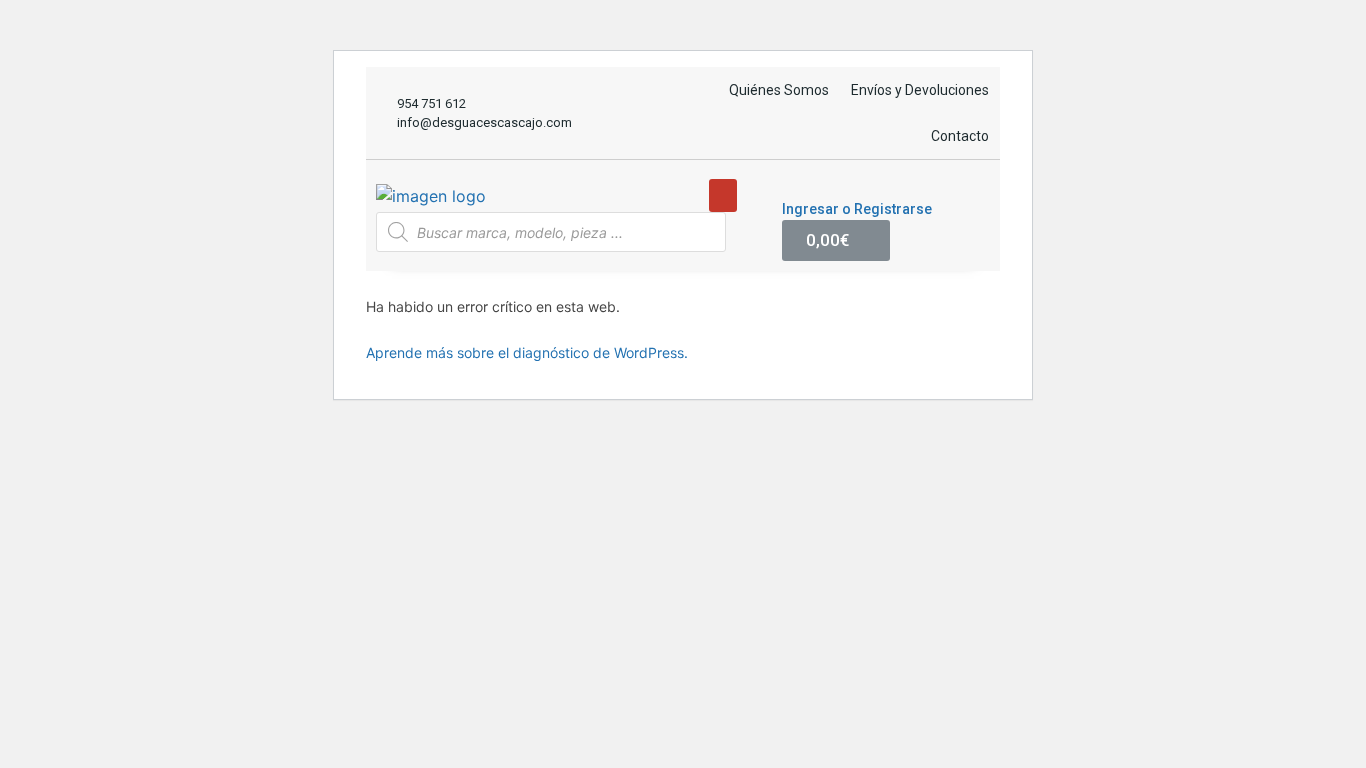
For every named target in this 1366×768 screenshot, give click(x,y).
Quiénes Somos (779, 90)
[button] (723, 195)
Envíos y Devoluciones (920, 90)
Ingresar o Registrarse (857, 209)
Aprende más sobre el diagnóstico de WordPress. (527, 352)
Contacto (960, 136)
